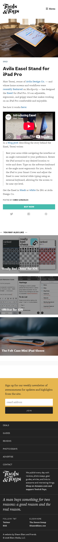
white (32, 190)
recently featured (13, 89)
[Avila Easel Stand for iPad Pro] (29, 37)
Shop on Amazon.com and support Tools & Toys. (39, 487)
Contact (7, 464)
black (23, 190)
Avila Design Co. (35, 81)
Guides (6, 433)
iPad (5, 61)
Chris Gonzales (20, 200)
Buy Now (29, 206)
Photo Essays (10, 448)
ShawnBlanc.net (37, 525)
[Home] (11, 9)
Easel (10, 93)
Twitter (6, 522)
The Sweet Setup (37, 522)
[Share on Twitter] (11, 214)
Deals (6, 425)
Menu (50, 8)
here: (24, 107)
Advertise (8, 456)
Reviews (7, 441)
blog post (13, 142)
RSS (5, 525)
